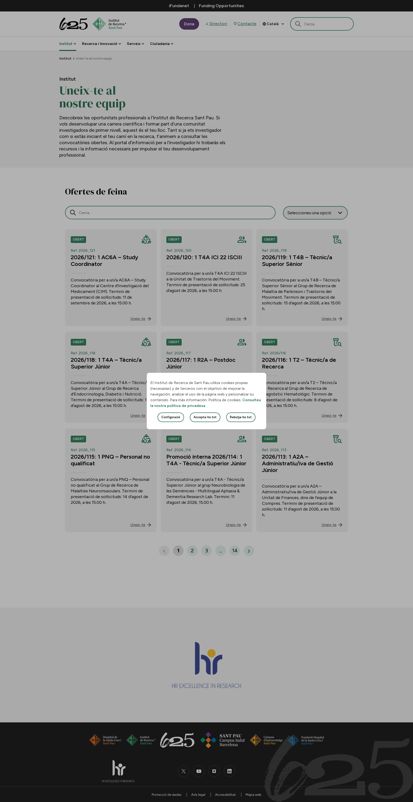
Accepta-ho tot (205, 417)
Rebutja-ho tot (241, 417)
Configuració (170, 417)
